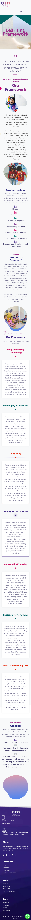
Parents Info (6, 870)
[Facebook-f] (6, 855)
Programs (6, 867)
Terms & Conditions (9, 891)
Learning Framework (9, 873)
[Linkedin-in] (9, 855)
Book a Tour (6, 902)
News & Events (7, 886)
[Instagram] (3, 855)
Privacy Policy (7, 889)
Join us (5, 907)
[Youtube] (12, 855)
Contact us (6, 910)
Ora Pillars (6, 884)
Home (4, 865)
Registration (6, 905)
